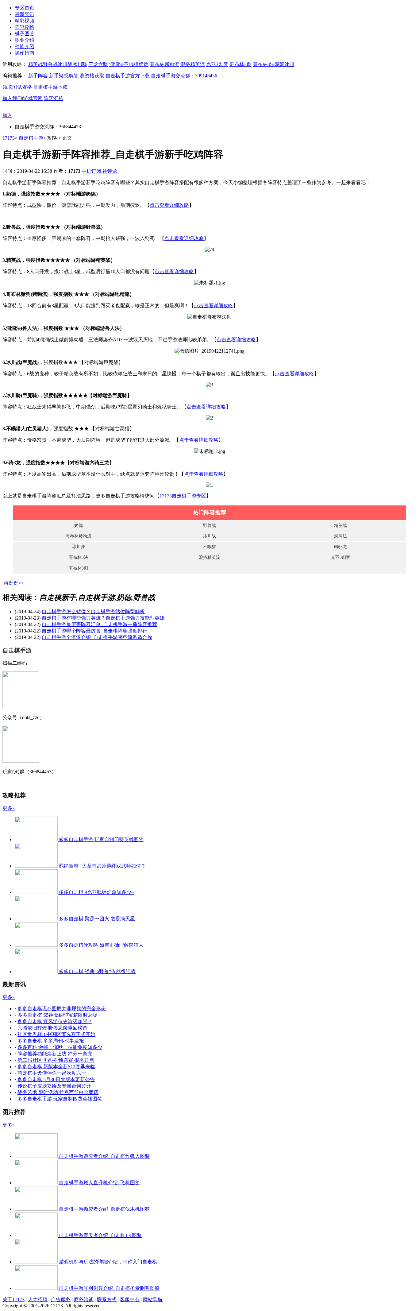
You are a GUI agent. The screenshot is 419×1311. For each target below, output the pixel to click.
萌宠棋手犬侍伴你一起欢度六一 (51, 1073)
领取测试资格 (17, 87)
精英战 (35, 64)
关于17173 (13, 1299)
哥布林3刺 (240, 64)
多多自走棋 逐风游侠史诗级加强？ (54, 1021)
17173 (8, 138)
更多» (8, 808)
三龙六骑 (98, 64)
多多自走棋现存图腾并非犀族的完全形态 (61, 1008)
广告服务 (61, 1299)
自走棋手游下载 (50, 87)
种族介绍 (24, 46)
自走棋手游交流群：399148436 (184, 75)
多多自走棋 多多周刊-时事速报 (50, 1040)
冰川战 (65, 64)
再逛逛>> (14, 583)
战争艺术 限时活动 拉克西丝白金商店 (57, 1092)
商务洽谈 (84, 1299)
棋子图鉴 (24, 33)
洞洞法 (116, 64)
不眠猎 (131, 64)
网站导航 (153, 1299)
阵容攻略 (24, 27)
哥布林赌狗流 (164, 64)
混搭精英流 (192, 64)
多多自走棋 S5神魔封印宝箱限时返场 (57, 1015)
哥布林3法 (264, 64)
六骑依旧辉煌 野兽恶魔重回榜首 (52, 1028)
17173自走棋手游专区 (183, 495)
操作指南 (24, 53)
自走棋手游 (31, 138)
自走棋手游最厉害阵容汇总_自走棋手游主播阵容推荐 (99, 624)
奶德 (143, 64)
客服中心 (130, 1299)
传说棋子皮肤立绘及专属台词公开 (54, 1086)
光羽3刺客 (217, 64)
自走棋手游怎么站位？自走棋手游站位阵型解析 (93, 611)
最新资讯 (24, 14)
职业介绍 (24, 40)
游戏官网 (33, 98)
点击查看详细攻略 (169, 205)
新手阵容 (38, 75)
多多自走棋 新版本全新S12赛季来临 (56, 1066)
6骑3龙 (340, 546)
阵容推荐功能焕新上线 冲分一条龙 (54, 1053)
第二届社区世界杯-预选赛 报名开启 (55, 1060)
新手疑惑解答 (64, 75)
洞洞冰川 (284, 64)
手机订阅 (91, 171)
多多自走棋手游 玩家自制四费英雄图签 (59, 1098)
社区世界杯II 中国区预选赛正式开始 (56, 1034)
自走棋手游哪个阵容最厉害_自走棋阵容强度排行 (94, 630)
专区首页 (24, 7)
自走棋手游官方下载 (128, 75)
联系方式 (107, 1299)
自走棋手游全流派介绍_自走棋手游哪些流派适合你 (97, 637)
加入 (7, 115)
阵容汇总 (53, 98)
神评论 (109, 171)
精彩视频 (24, 20)
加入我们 (12, 98)
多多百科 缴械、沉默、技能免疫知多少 (59, 1047)
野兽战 (50, 64)
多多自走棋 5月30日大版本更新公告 (56, 1079)
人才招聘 (38, 1299)
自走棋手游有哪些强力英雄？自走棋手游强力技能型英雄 (103, 618)
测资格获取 (92, 75)
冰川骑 (79, 64)
